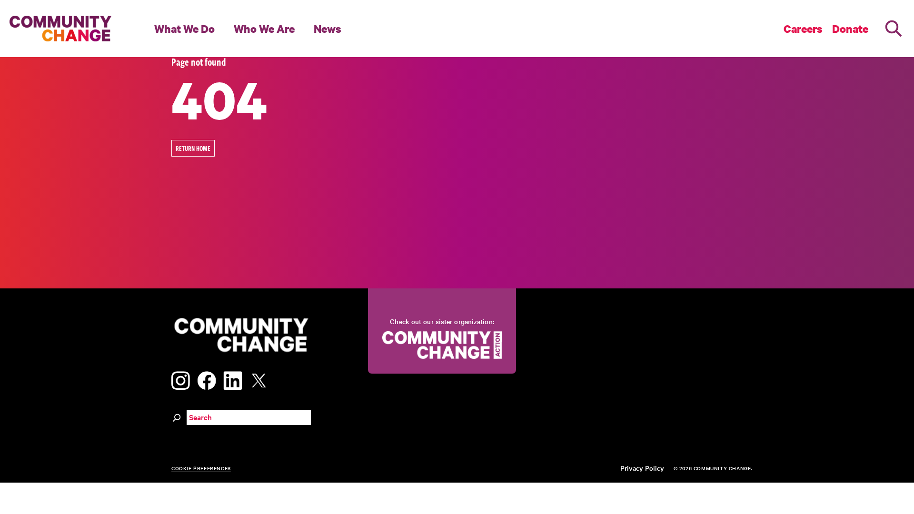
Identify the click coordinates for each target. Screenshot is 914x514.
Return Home (193, 148)
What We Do (184, 28)
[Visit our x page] (261, 379)
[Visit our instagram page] (180, 379)
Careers (803, 28)
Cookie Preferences (201, 468)
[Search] (893, 28)
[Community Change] (60, 28)
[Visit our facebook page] (206, 379)
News (327, 28)
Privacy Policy (642, 468)
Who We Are (264, 28)
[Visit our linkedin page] (232, 379)
